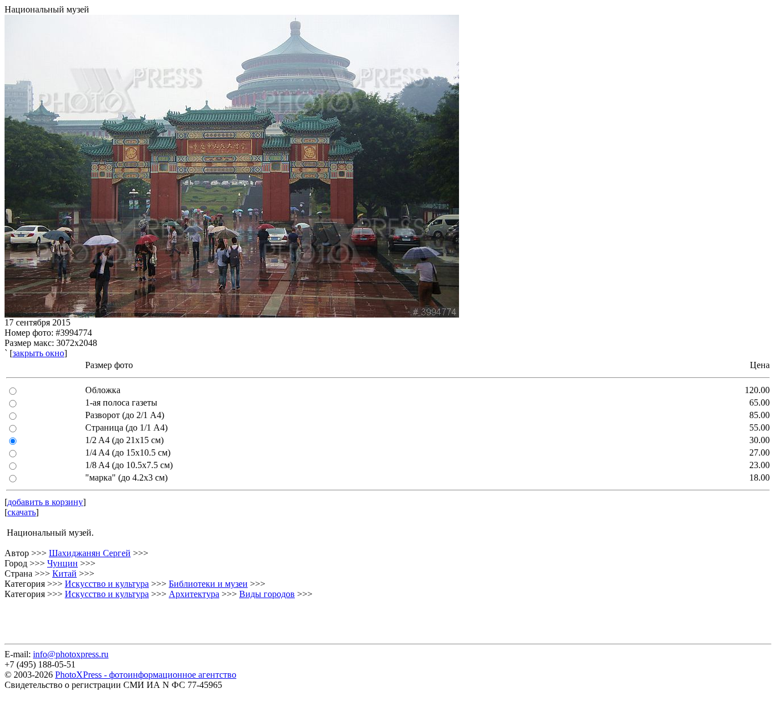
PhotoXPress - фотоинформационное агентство (145, 674)
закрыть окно (38, 353)
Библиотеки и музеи (208, 584)
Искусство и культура (107, 584)
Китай (64, 573)
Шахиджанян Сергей (90, 553)
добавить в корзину (45, 502)
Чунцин (62, 563)
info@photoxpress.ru (71, 654)
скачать (21, 512)
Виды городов (267, 594)
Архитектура (194, 594)
